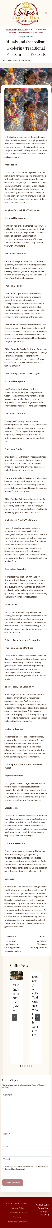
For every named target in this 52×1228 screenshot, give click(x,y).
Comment (8, 1094)
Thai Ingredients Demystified (16, 997)
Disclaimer (18, 1217)
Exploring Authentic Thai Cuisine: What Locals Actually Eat (35, 1006)
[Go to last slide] (14, 1017)
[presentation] (16, 975)
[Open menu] (46, 13)
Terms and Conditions (18, 1221)
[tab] (20, 1066)
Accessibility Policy (18, 1212)
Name (6, 1133)
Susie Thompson (12, 60)
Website (7, 1159)
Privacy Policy (17, 1208)
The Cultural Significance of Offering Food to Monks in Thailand (12, 944)
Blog (20, 37)
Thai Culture (28, 37)
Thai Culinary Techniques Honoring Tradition (39, 942)
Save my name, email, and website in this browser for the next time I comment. (26, 1167)
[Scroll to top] (45, 1220)
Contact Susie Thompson (17, 1203)
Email (6, 1146)
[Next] (37, 1017)
